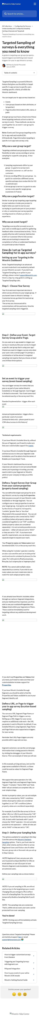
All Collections (7, 26)
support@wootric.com (28, 275)
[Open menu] (35, 4)
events (30, 446)
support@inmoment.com (11, 940)
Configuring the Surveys (23, 26)
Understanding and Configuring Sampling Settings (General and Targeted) (16, 30)
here (20, 937)
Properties (6, 685)
